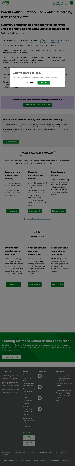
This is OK (43, 82)
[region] (37, 77)
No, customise (30, 82)
